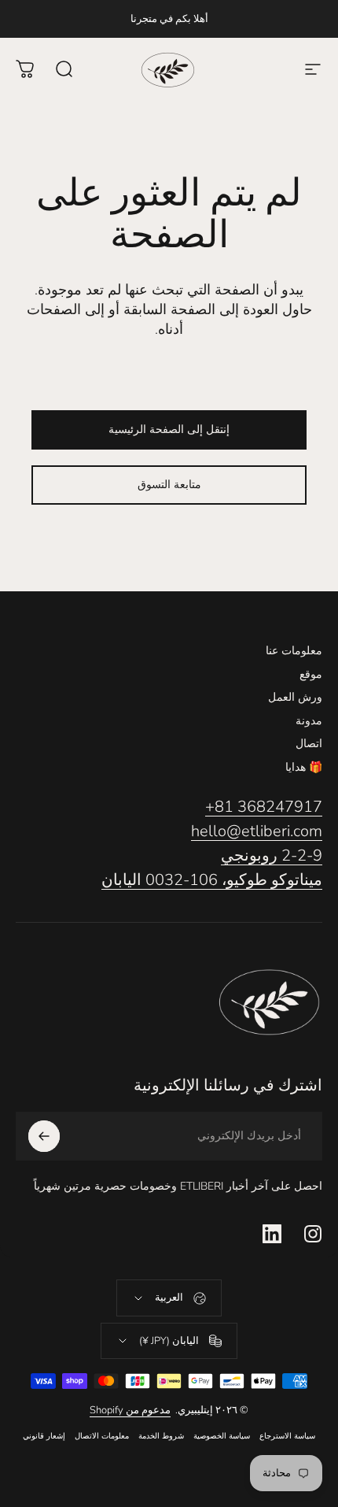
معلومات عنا (294, 651)
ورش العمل (295, 698)
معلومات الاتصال (102, 1436)
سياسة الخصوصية (221, 1436)
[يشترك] (44, 1136)
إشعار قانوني (44, 1436)
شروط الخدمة (161, 1436)
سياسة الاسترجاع (287, 1436)
